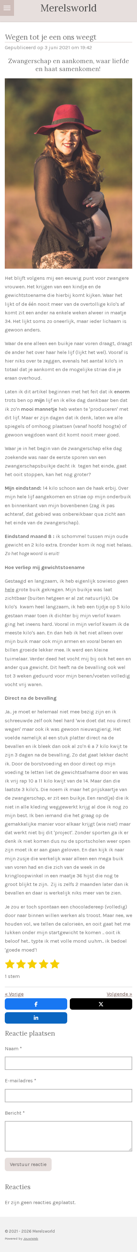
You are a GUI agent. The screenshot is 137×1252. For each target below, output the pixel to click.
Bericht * (15, 1113)
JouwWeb (30, 1238)
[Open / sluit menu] (7, 8)
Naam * (13, 1049)
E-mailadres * (20, 1081)
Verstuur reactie (28, 1164)
